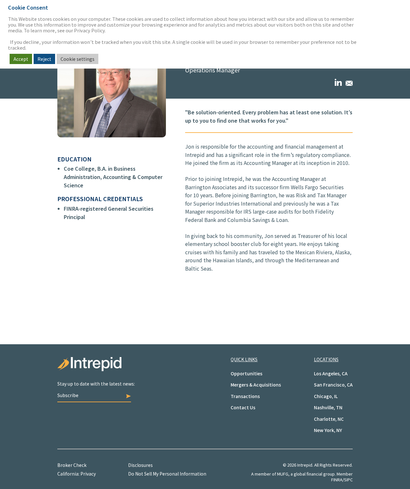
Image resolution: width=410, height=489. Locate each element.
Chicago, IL (326, 396)
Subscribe (67, 395)
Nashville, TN (328, 407)
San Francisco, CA (333, 384)
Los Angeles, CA (331, 373)
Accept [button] (20, 59)
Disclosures (140, 465)
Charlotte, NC (329, 419)
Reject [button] (44, 59)
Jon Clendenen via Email (349, 82)
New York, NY (328, 430)
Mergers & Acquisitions (256, 384)
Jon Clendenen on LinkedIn (338, 82)
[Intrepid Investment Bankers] (131, 369)
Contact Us (243, 407)
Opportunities (246, 373)
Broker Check (71, 465)
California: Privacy (76, 473)
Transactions (245, 396)
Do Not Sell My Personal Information (167, 473)
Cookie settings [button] (77, 59)
